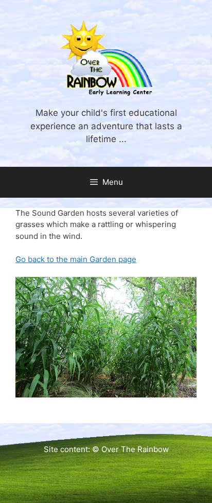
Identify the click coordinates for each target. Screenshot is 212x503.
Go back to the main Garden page (75, 259)
